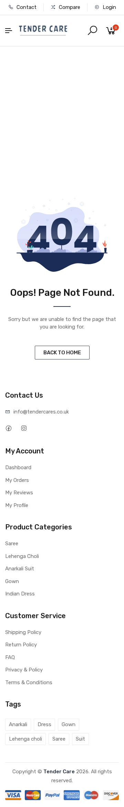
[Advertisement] (62, 112)
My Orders (17, 480)
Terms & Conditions (28, 682)
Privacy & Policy (24, 670)
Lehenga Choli (22, 556)
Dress (44, 724)
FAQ (10, 657)
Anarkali (18, 724)
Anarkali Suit (19, 569)
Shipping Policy (23, 632)
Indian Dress (20, 594)
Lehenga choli (25, 739)
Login (108, 7)
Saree (11, 543)
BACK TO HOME (62, 352)
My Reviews (19, 492)
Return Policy (21, 645)
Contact (26, 7)
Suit (80, 739)
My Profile (16, 505)
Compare (69, 7)
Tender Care (59, 771)
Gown (12, 581)
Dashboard (18, 467)
